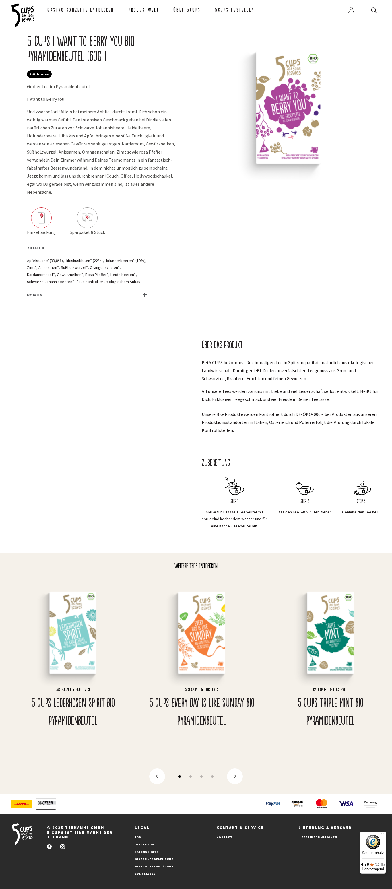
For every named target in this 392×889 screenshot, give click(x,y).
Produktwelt (144, 10)
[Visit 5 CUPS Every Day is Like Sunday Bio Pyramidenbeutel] (201, 658)
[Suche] (373, 10)
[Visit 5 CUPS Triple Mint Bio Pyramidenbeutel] (330, 658)
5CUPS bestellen (235, 10)
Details (34, 294)
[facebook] (49, 847)
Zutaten (35, 248)
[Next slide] (235, 776)
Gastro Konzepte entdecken (80, 10)
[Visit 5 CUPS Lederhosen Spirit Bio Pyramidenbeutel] (73, 658)
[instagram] (62, 847)
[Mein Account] (351, 10)
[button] (179, 776)
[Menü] (382, 835)
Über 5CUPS (187, 10)
